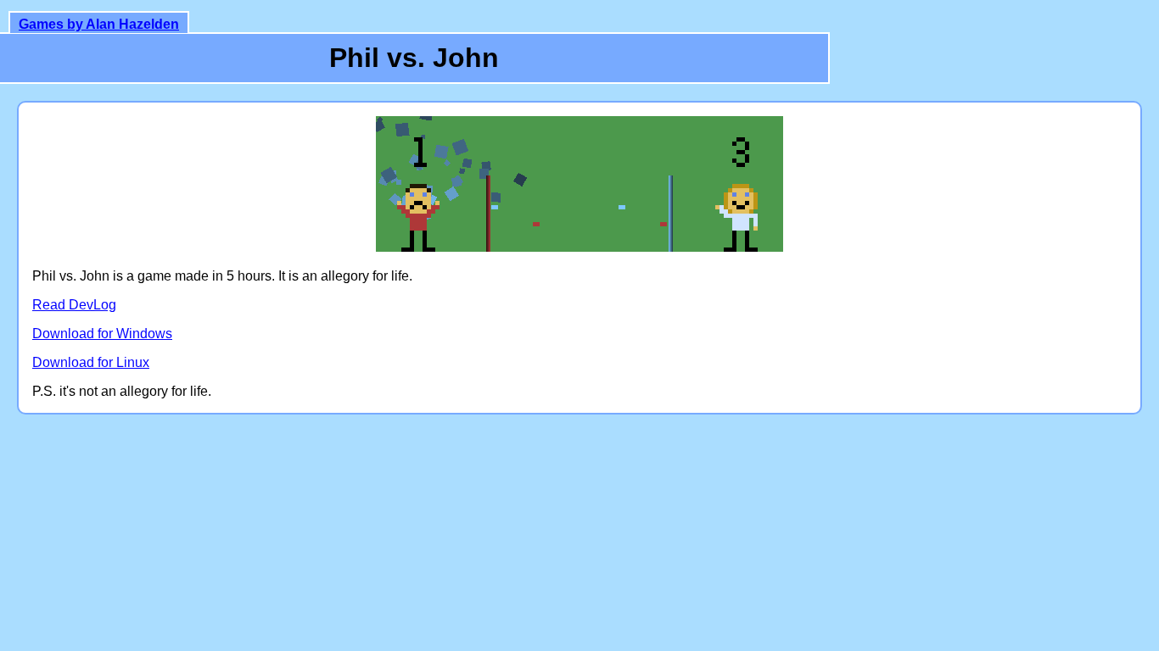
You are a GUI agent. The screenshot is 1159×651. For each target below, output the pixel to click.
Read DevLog (74, 305)
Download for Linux (90, 362)
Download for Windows (102, 333)
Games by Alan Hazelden (99, 24)
